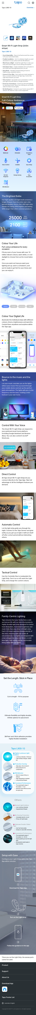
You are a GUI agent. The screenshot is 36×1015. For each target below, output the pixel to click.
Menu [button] (3, 2)
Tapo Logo (18, 2)
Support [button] (5, 971)
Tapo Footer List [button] (8, 997)
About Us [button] (5, 977)
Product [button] (5, 965)
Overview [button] (30, 7)
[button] (4, 989)
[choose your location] (33, 3)
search (29, 2)
